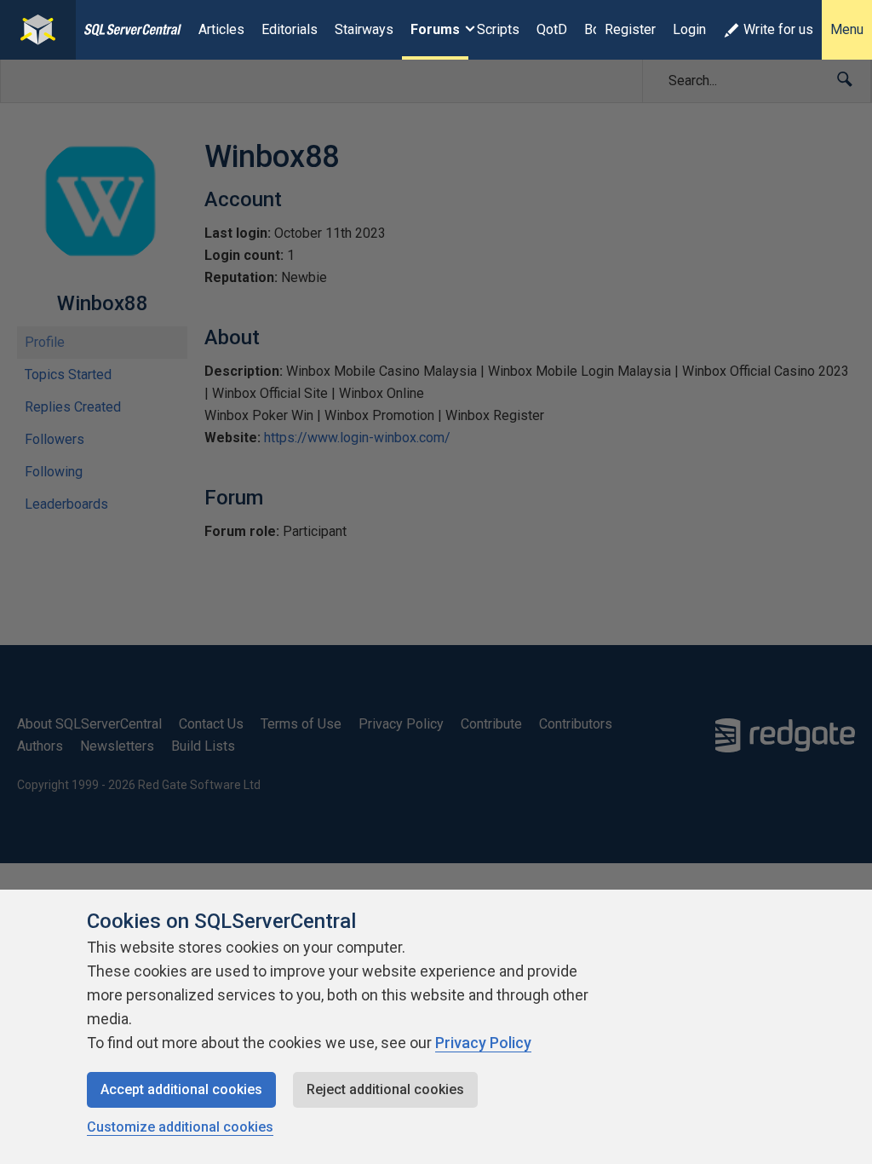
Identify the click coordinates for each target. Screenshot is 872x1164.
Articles (221, 29)
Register (630, 29)
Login (689, 29)
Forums (435, 29)
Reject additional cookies (385, 1089)
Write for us (778, 29)
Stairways (364, 29)
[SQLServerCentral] (38, 30)
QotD (551, 29)
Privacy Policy (483, 1043)
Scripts (498, 29)
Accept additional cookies (181, 1089)
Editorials (289, 29)
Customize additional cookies (180, 1127)
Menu (846, 29)
